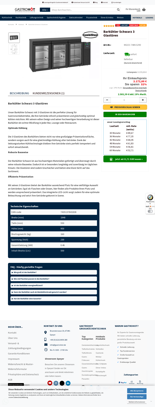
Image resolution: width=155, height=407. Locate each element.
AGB (10, 379)
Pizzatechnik (91, 17)
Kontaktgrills (100, 372)
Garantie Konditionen (19, 353)
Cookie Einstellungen (19, 384)
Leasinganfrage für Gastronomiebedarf (56, 2)
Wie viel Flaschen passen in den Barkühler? (31, 279)
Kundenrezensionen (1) (49, 93)
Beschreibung (19, 93)
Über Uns (12, 337)
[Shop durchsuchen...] (118, 10)
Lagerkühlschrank (102, 345)
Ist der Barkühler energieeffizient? (28, 285)
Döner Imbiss (101, 368)
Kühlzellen (100, 349)
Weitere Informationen (137, 402)
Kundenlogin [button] (117, 2)
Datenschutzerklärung (21, 397)
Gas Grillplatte (101, 364)
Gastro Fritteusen (85, 358)
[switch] (150, 211)
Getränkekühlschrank (88, 345)
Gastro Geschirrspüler (87, 369)
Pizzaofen (85, 379)
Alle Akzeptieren (136, 391)
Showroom (69, 364)
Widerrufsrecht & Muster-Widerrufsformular (21, 366)
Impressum (13, 358)
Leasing (149, 17)
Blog (96, 2)
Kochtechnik (21, 17)
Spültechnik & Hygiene (56, 17)
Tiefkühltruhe (87, 353)
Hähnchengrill (101, 375)
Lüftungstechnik (36, 17)
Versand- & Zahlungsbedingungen (19, 346)
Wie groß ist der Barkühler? (25, 272)
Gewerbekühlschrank (88, 364)
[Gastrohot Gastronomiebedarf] (25, 10)
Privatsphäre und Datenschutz (23, 374)
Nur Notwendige (136, 397)
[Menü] (151, 401)
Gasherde (99, 353)
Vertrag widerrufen (16, 385)
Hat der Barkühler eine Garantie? (27, 298)
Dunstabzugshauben (88, 375)
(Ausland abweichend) (133, 63)
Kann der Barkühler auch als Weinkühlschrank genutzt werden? (40, 292)
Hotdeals (137, 17)
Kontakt (105, 2)
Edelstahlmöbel (76, 17)
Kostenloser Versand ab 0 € (81, 2)
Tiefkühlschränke (88, 349)
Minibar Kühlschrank (100, 358)
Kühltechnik (7, 17)
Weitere (120, 17)
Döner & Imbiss (107, 17)
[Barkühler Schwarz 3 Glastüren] (60, 54)
